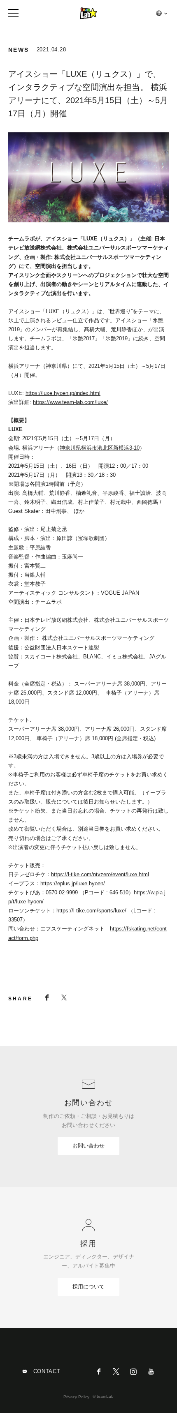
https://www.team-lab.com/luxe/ (70, 402)
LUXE (90, 239)
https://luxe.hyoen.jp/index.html (63, 393)
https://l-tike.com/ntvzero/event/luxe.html (100, 874)
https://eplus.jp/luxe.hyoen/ (72, 883)
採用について (88, 1287)
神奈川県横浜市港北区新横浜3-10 (100, 448)
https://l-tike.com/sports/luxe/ (92, 910)
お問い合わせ (88, 1146)
